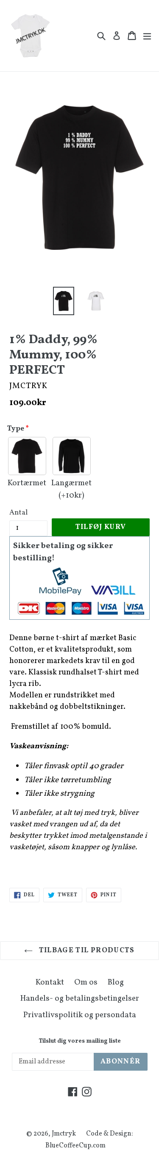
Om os (86, 982)
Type (15, 429)
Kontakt (50, 982)
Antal (18, 513)
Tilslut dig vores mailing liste (80, 1041)
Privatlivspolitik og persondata (79, 1015)
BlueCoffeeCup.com (75, 1145)
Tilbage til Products (86, 950)
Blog (116, 982)
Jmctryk (64, 1134)
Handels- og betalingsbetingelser (79, 998)
